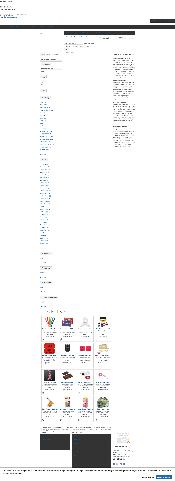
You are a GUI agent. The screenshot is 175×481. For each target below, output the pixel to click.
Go (66, 49)
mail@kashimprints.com (10, 17)
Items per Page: (46, 312)
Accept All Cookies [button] (163, 477)
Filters (43, 54)
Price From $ (74, 46)
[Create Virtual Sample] (43, 339)
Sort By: (60, 312)
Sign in (154, 20)
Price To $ (88, 46)
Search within (70, 52)
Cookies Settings (148, 477)
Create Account (168, 20)
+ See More (43, 154)
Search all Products (88, 43)
